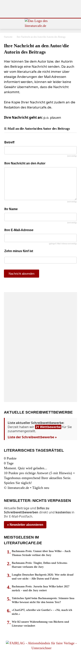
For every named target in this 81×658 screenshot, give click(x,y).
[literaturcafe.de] (40, 23)
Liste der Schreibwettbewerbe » (32, 437)
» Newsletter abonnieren (25, 524)
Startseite (8, 37)
